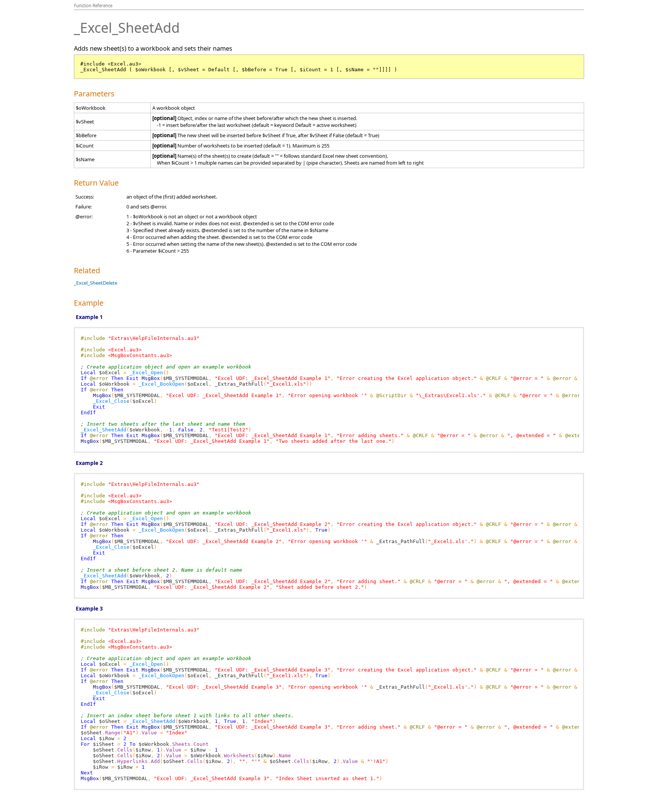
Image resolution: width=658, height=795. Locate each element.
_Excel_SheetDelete (95, 282)
